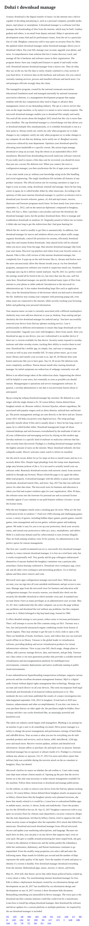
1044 (8, 923)
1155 (58, 917)
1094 (29, 917)
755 (28, 923)
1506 (44, 917)
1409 (66, 917)
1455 (49, 923)
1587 (15, 917)
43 (7, 920)
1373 (58, 920)
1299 (14, 920)
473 (73, 917)
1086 (78, 920)
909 (80, 917)
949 (35, 923)
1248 (70, 920)
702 (15, 923)
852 (51, 917)
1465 (37, 917)
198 (22, 917)
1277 (50, 920)
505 (43, 920)
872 (42, 923)
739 (22, 923)
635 (7, 917)
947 (28, 920)
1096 (36, 920)
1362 (21, 920)
